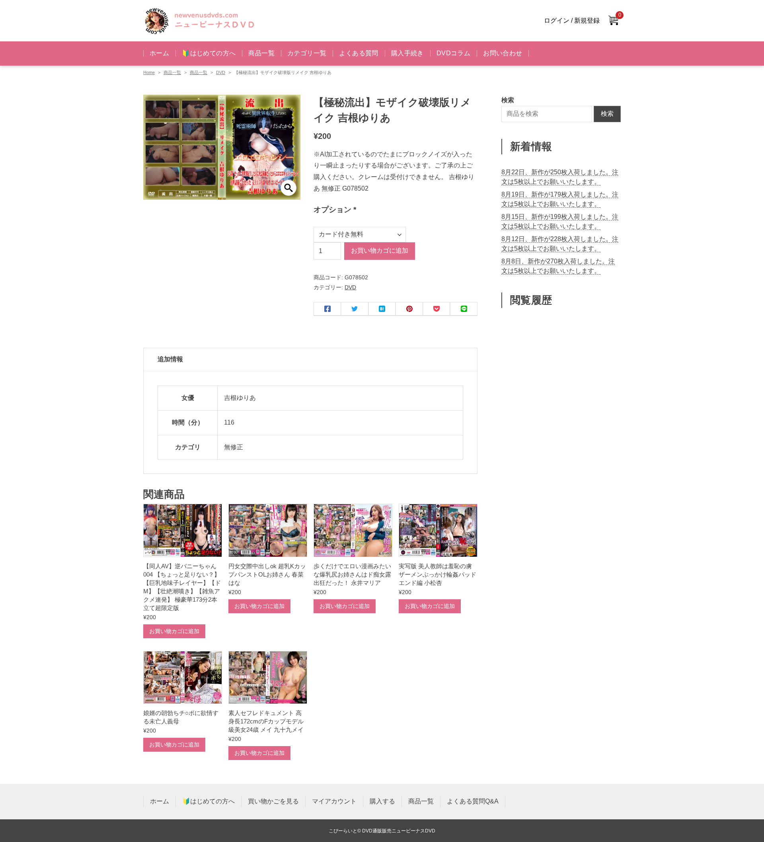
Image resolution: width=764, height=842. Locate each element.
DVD (220, 72)
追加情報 (170, 359)
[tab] (310, 360)
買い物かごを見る (273, 801)
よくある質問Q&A (473, 801)
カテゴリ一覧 (306, 53)
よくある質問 (358, 53)
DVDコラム (453, 53)
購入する (382, 801)
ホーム (159, 53)
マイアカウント (334, 801)
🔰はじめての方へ (209, 53)
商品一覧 (261, 53)
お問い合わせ (502, 53)
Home (149, 72)
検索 (607, 113)
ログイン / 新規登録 (572, 20)
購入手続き (407, 53)
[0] (613, 21)
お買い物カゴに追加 (379, 250)
